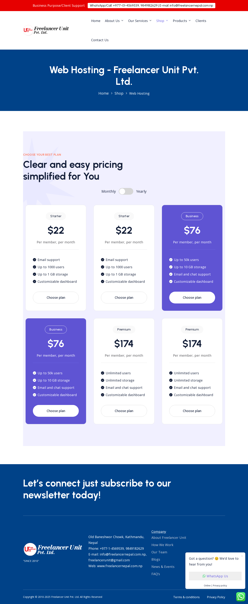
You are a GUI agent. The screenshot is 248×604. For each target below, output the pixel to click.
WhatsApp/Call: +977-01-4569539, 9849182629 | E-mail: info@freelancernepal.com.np (151, 5)
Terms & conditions (186, 597)
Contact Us (100, 40)
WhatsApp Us (217, 576)
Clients (201, 21)
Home (95, 21)
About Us (112, 21)
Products (180, 21)
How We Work (162, 545)
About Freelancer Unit (168, 537)
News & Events (162, 566)
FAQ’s (155, 574)
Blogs (155, 559)
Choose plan (56, 297)
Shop (160, 21)
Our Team (159, 552)
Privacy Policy (216, 597)
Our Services (138, 21)
